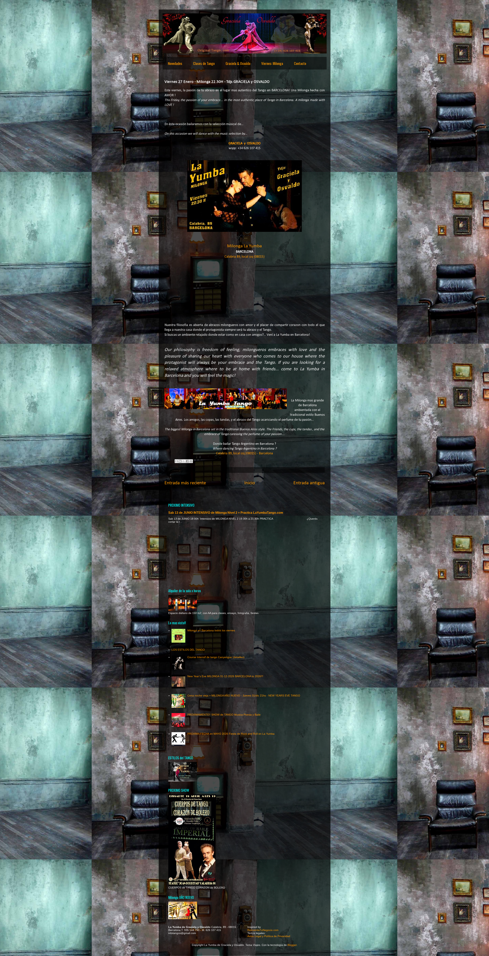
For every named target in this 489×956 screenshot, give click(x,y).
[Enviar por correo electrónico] (176, 461)
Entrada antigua (309, 483)
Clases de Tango (204, 63)
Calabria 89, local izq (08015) (244, 257)
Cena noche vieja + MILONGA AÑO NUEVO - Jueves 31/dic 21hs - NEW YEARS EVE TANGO (243, 695)
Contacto (300, 63)
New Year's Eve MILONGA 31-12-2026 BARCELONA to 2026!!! (225, 676)
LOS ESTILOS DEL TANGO (188, 649)
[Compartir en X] (184, 461)
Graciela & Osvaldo (238, 63)
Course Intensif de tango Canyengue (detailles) (215, 657)
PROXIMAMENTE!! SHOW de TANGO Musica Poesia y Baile (224, 714)
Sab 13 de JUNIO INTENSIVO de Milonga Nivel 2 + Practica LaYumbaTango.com (225, 512)
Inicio (249, 483)
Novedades (175, 63)
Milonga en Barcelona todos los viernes (211, 630)
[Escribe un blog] (180, 461)
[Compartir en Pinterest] (191, 461)
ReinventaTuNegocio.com (263, 930)
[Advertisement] (244, 555)
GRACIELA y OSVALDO (244, 143)
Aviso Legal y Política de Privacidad (268, 936)
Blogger (292, 944)
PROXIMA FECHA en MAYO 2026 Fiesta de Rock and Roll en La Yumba (230, 733)
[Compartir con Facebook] (187, 461)
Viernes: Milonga (272, 63)
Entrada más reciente (185, 483)
